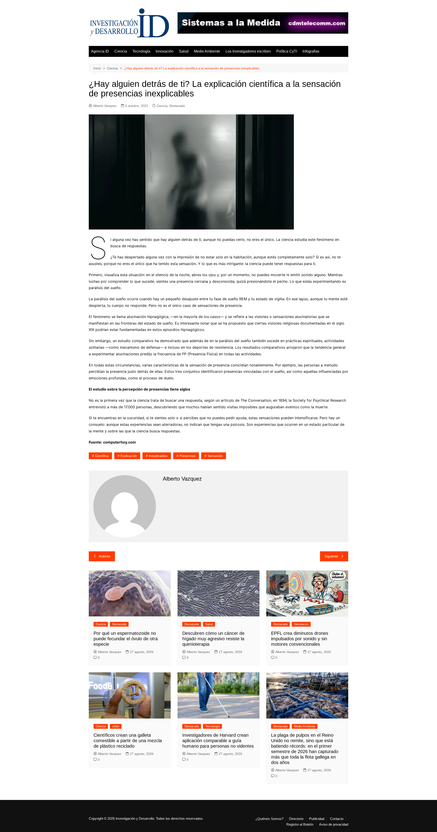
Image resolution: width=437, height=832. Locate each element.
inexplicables (158, 456)
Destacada (177, 106)
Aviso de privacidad (333, 824)
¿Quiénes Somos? (269, 819)
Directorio (296, 819)
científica (102, 456)
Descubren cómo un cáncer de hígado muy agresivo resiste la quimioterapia (213, 639)
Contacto (336, 819)
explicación (129, 456)
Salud (183, 51)
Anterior (104, 556)
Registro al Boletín (299, 824)
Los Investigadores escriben (248, 51)
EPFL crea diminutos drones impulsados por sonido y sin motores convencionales (299, 639)
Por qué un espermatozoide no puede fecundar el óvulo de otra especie (126, 639)
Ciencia (120, 51)
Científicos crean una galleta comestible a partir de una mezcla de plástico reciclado (128, 741)
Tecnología (141, 51)
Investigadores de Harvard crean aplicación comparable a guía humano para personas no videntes (218, 741)
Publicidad (316, 819)
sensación (215, 456)
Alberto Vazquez (105, 106)
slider (115, 726)
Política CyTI (286, 51)
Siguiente (331, 556)
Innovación (164, 51)
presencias (188, 456)
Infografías (310, 51)
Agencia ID (100, 51)
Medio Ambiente (207, 51)
